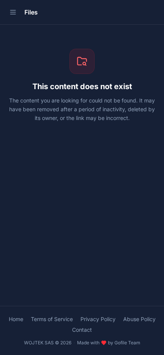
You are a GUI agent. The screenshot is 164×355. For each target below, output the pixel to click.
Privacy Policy (98, 319)
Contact (82, 329)
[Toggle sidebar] (13, 12)
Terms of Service (52, 319)
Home (16, 319)
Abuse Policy (139, 319)
